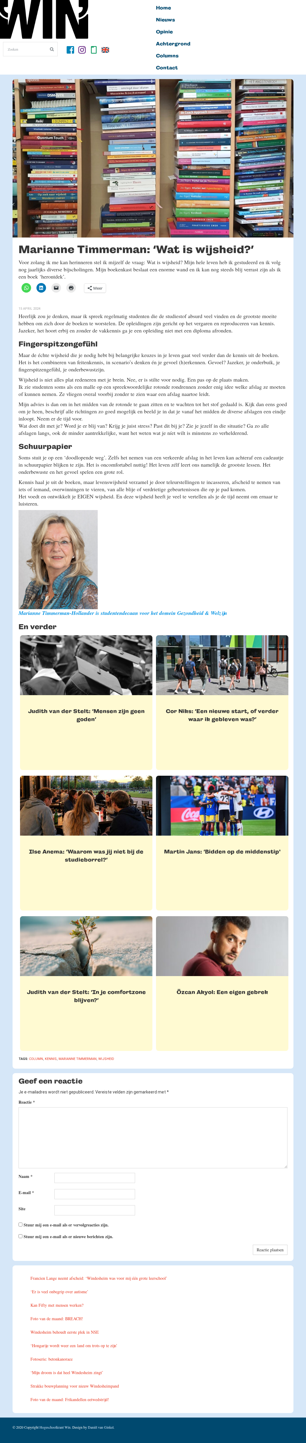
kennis (51, 1059)
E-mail (26, 1192)
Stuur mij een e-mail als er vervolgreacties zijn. (66, 1225)
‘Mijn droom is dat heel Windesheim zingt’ (66, 1372)
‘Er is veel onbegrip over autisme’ (59, 1291)
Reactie (27, 1102)
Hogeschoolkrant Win (55, 1427)
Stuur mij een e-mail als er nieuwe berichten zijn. (68, 1236)
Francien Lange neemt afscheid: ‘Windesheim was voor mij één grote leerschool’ (98, 1278)
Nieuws (165, 20)
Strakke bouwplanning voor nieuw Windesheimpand (74, 1386)
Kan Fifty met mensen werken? (56, 1305)
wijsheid (106, 1059)
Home (163, 8)
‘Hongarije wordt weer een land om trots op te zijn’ (73, 1345)
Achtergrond (173, 44)
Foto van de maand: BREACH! (56, 1318)
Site (22, 1208)
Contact (167, 67)
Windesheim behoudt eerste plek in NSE (64, 1332)
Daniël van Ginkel (101, 1427)
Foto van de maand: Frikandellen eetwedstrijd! (69, 1399)
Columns (167, 56)
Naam (26, 1176)
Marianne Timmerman (78, 1059)
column (36, 1059)
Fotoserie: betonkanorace (51, 1359)
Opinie (164, 32)
